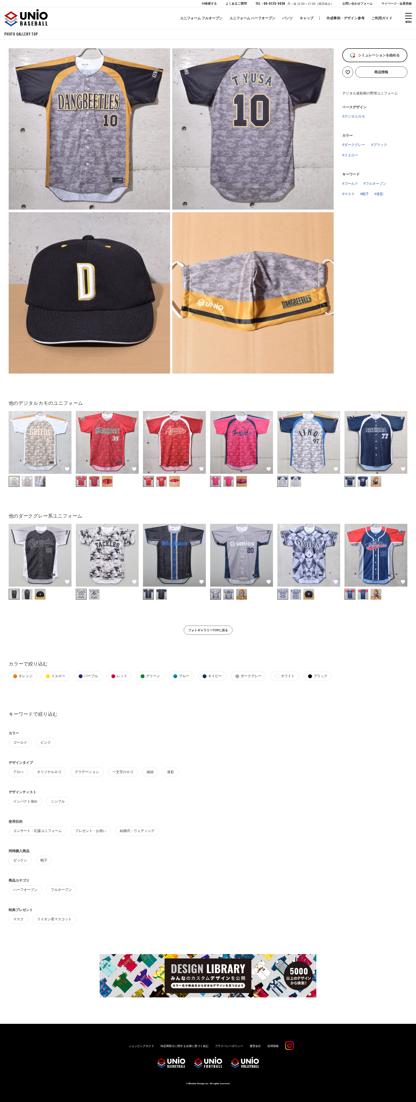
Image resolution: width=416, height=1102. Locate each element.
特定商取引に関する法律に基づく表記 (184, 1046)
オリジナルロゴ (49, 772)
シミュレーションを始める (378, 55)
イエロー (351, 155)
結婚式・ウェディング (137, 831)
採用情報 (273, 1046)
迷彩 (379, 194)
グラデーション (87, 772)
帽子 (365, 194)
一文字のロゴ (122, 772)
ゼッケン (20, 860)
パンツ (287, 18)
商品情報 (381, 72)
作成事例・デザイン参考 (346, 18)
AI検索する (209, 3)
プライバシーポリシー (229, 1046)
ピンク (46, 742)
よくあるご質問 (236, 3)
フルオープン (376, 183)
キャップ (307, 18)
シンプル (58, 801)
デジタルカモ (354, 116)
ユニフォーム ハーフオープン (252, 18)
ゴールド (351, 183)
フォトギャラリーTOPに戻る (208, 630)
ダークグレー (354, 145)
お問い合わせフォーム (357, 3)
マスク (349, 194)
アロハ (18, 772)
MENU (408, 21)
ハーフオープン (25, 890)
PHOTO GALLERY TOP (21, 34)
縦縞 (150, 772)
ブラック (380, 145)
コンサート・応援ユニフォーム (37, 831)
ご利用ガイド (382, 18)
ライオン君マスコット (54, 919)
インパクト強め (25, 801)
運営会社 (255, 1046)
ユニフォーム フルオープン (201, 18)
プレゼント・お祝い (90, 831)
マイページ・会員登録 (396, 3)
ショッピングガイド (141, 1046)
